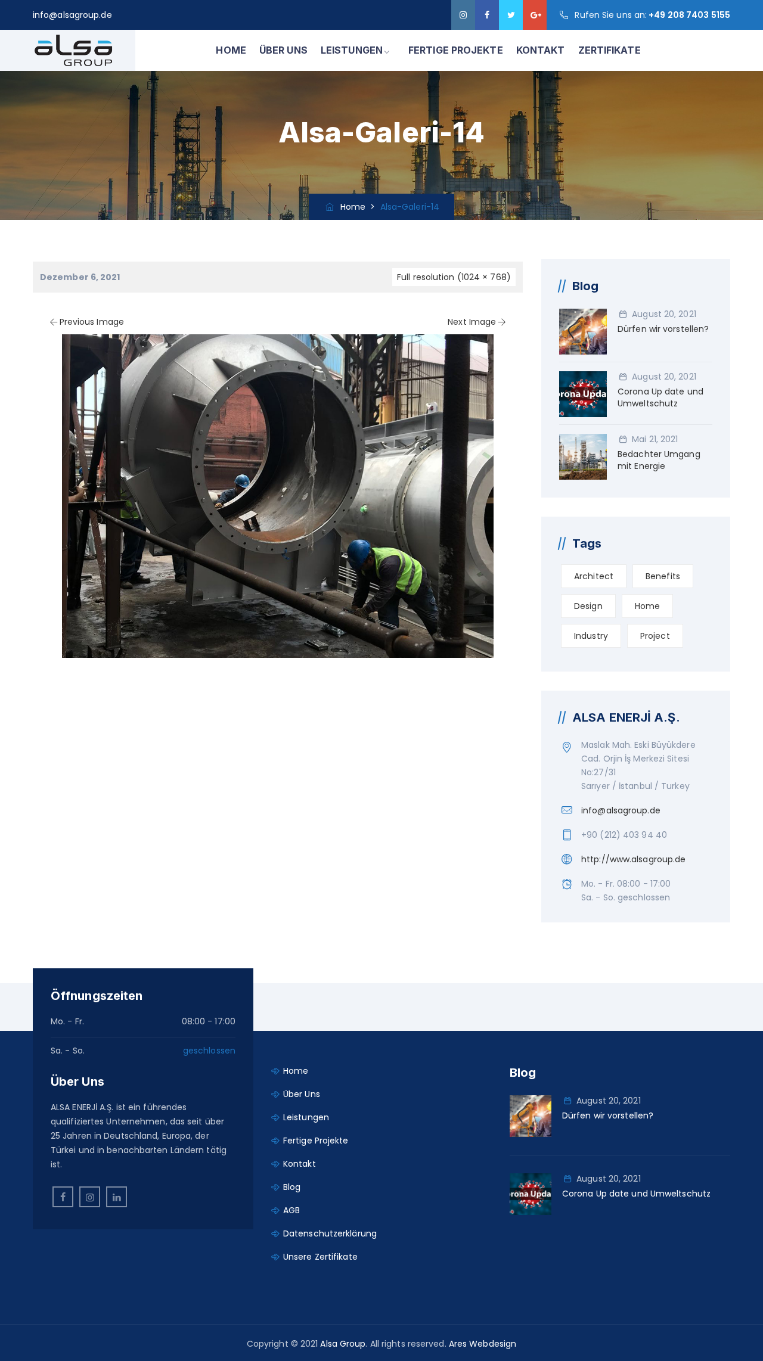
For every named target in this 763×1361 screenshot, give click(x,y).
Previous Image (92, 322)
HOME (231, 50)
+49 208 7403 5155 (689, 15)
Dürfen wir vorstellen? (663, 329)
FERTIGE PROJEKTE (455, 50)
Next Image (472, 322)
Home (350, 207)
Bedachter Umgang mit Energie (659, 460)
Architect (593, 576)
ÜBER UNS (283, 50)
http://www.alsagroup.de (633, 859)
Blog (291, 1187)
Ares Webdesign (482, 1344)
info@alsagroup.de (72, 15)
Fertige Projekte (316, 1140)
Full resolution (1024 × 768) (454, 277)
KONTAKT (540, 50)
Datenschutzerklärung (330, 1233)
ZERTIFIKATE (609, 50)
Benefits (663, 576)
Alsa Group (342, 1344)
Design (588, 606)
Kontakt (299, 1164)
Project (655, 636)
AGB (291, 1210)
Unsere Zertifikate (320, 1257)
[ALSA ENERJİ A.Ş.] (73, 50)
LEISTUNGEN (352, 50)
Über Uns (301, 1094)
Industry (591, 636)
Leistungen (306, 1117)
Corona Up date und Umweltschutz (660, 397)
